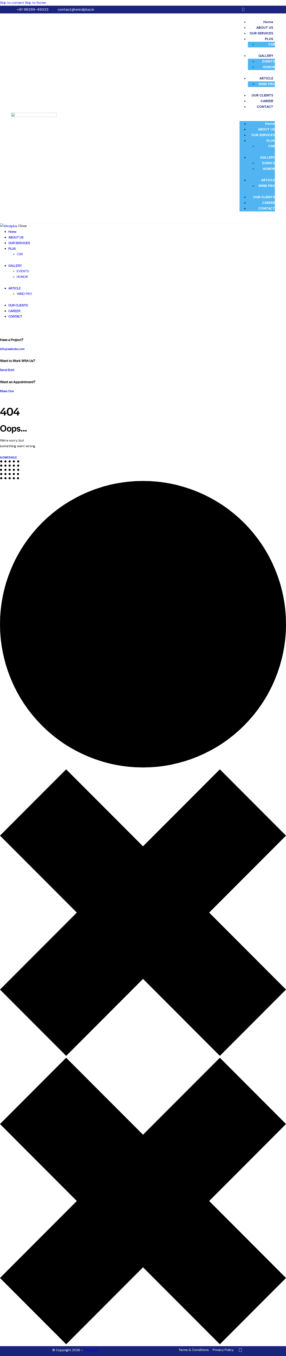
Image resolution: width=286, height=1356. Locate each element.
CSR (271, 44)
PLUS (269, 39)
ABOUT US (264, 27)
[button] (257, 118)
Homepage (8, 457)
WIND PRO (266, 84)
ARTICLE (266, 78)
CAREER (266, 101)
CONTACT (265, 106)
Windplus (91, 1350)
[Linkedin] (243, 9)
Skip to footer (35, 2)
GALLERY (265, 55)
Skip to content (12, 2)
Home (268, 22)
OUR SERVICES (261, 33)
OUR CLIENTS (262, 95)
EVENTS (268, 61)
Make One (7, 391)
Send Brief (7, 369)
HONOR (269, 67)
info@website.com (12, 348)
